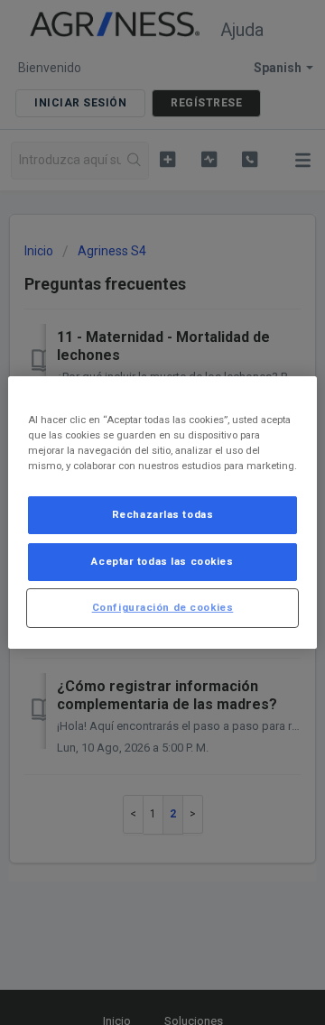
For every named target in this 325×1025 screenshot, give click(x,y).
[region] (162, 512)
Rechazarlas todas (163, 514)
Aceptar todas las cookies (162, 561)
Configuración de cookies (163, 607)
